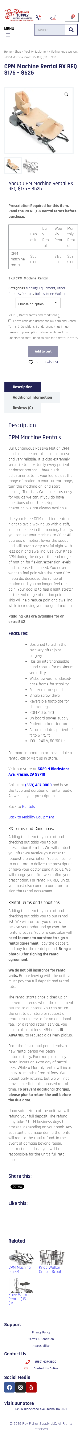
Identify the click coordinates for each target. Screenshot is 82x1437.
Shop (18, 52)
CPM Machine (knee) (19, 1269)
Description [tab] (22, 387)
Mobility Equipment (36, 52)
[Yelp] (31, 1387)
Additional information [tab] (32, 397)
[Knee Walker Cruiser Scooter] (52, 1257)
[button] (7, 35)
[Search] (71, 29)
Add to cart (43, 351)
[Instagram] (20, 1387)
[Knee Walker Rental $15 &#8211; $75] (21, 1285)
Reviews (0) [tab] (23, 408)
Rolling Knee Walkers (64, 52)
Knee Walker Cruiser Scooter (52, 1269)
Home (8, 52)
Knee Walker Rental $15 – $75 (19, 1299)
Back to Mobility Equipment (31, 817)
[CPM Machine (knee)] (21, 1257)
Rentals (27, 293)
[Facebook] (9, 1387)
